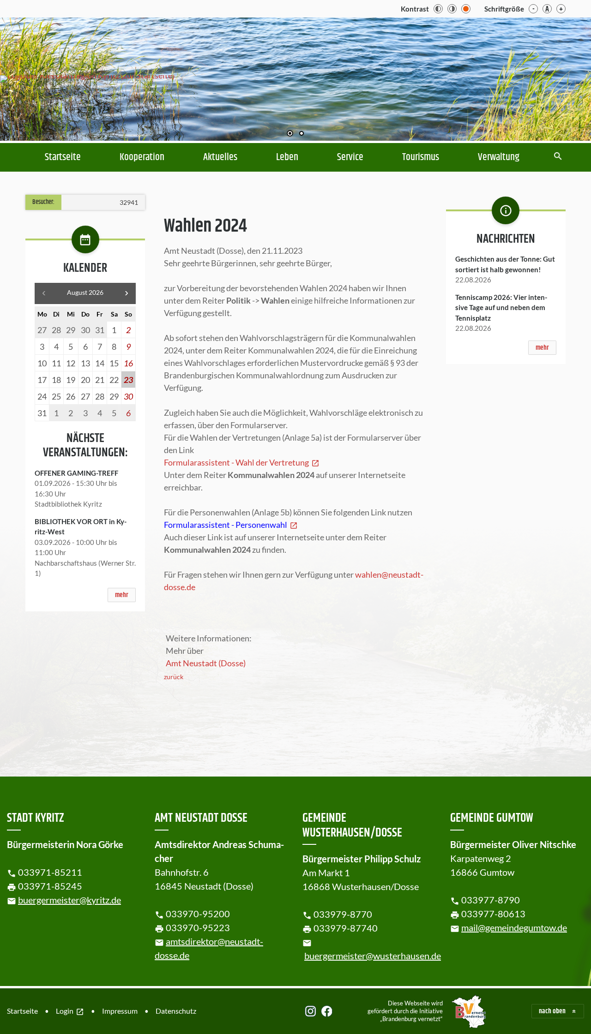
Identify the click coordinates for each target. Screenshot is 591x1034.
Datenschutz (176, 1010)
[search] (558, 157)
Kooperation (142, 157)
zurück (173, 677)
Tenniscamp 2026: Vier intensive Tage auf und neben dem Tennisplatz (501, 307)
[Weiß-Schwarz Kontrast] (452, 8)
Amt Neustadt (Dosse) (206, 663)
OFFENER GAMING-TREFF (76, 473)
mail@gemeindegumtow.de (514, 927)
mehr (121, 595)
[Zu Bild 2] (301, 134)
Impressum (120, 1010)
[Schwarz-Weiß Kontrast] (438, 8)
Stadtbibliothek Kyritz (68, 504)
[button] (554, 80)
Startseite (63, 157)
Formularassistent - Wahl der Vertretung (242, 462)
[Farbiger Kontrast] (465, 8)
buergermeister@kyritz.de (69, 899)
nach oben (552, 1011)
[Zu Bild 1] (290, 134)
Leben (287, 157)
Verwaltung (498, 157)
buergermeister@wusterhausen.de (372, 955)
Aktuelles (220, 157)
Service (350, 157)
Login (70, 1011)
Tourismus (420, 157)
